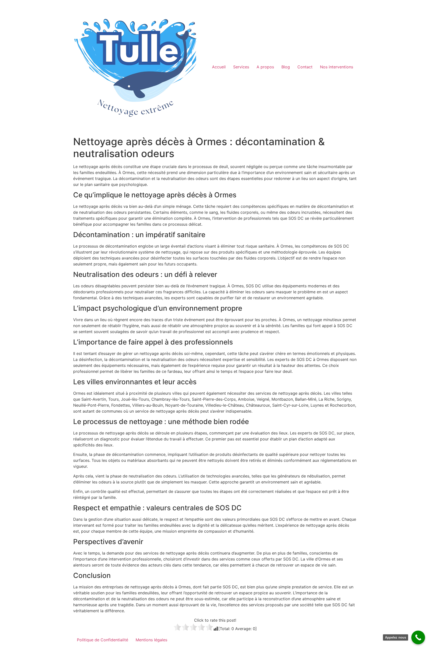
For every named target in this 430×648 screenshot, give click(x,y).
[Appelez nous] (418, 637)
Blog (285, 66)
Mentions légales (151, 639)
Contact (305, 66)
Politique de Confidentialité (102, 639)
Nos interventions (336, 66)
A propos (265, 66)
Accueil (219, 66)
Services (241, 66)
